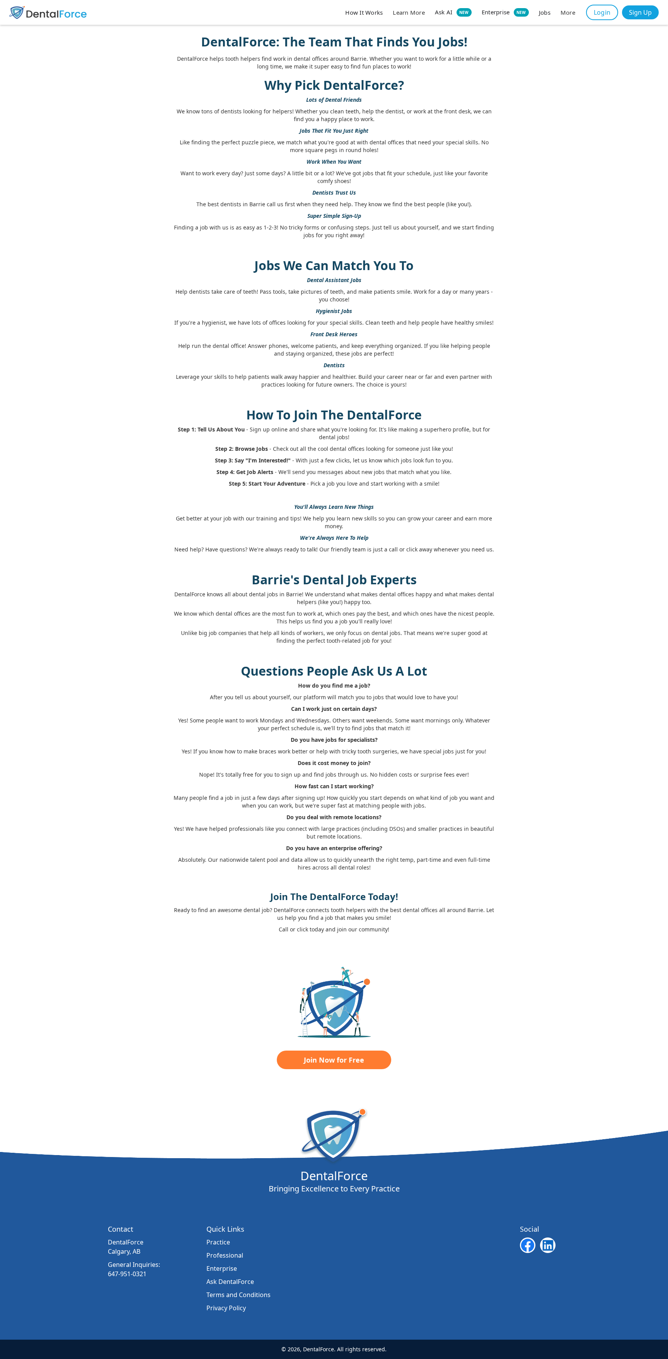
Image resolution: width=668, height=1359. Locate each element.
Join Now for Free (334, 1060)
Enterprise (504, 12)
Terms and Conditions (238, 1295)
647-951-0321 (127, 1274)
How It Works (364, 12)
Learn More (409, 12)
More (568, 12)
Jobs (544, 12)
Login (602, 12)
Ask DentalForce (230, 1281)
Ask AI (452, 12)
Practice (218, 1242)
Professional (224, 1255)
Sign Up (640, 12)
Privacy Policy (226, 1308)
